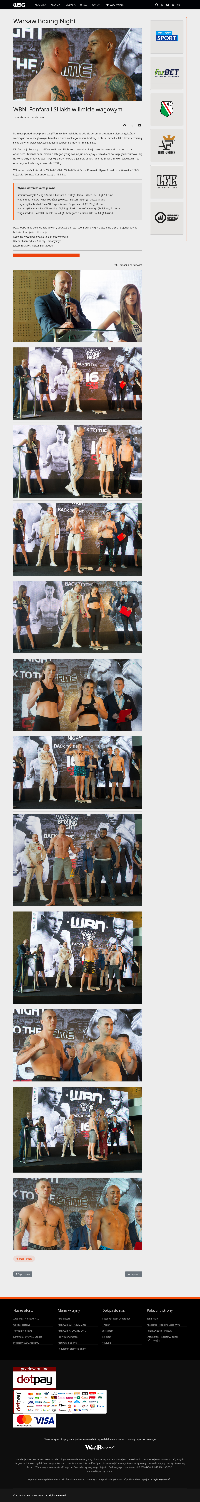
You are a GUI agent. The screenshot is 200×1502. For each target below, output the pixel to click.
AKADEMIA (40, 4)
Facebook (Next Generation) (116, 1318)
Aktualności (64, 1318)
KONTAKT (97, 4)
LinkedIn (106, 1336)
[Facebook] (156, 4)
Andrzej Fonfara (24, 1258)
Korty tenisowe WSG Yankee (27, 1336)
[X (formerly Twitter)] (132, 125)
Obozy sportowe (21, 1324)
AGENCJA (55, 4)
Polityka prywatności (68, 1336)
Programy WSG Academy (26, 1342)
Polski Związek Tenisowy (159, 1330)
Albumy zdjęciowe (67, 1342)
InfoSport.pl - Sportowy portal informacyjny (162, 1338)
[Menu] (185, 5)
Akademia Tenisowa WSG (26, 1318)
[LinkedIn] (139, 125)
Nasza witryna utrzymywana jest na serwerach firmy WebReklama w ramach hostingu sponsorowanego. (100, 1439)
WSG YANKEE (117, 4)
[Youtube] (167, 4)
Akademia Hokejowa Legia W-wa (163, 1324)
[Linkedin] (173, 4)
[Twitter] (162, 4)
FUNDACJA (70, 4)
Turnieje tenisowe (22, 1330)
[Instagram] (179, 4)
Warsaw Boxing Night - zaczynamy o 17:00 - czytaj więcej (46, 255)
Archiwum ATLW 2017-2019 (72, 1330)
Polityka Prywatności (161, 1479)
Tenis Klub (152, 1318)
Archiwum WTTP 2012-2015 (72, 1324)
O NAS (83, 4)
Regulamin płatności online (72, 1348)
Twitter (106, 1324)
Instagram (107, 1330)
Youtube (106, 1342)
